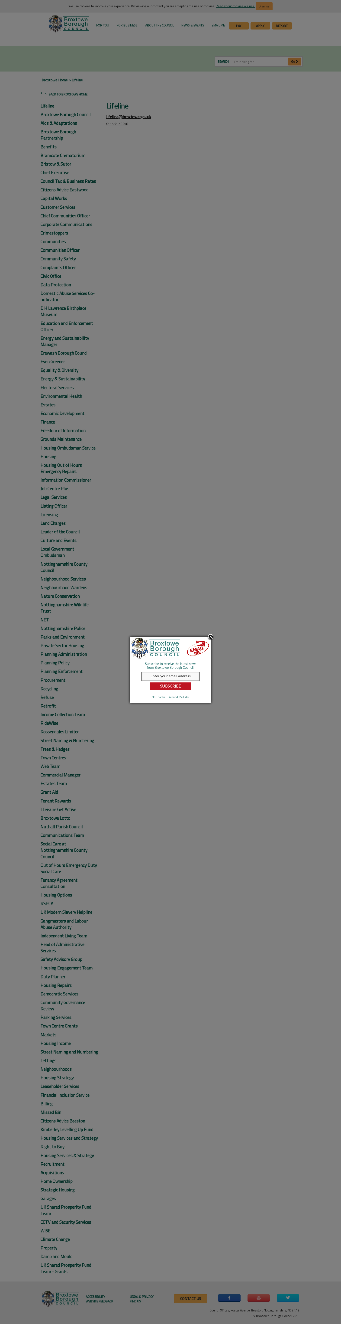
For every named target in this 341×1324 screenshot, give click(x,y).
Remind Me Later (178, 697)
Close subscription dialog (210, 637)
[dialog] (170, 670)
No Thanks (158, 697)
